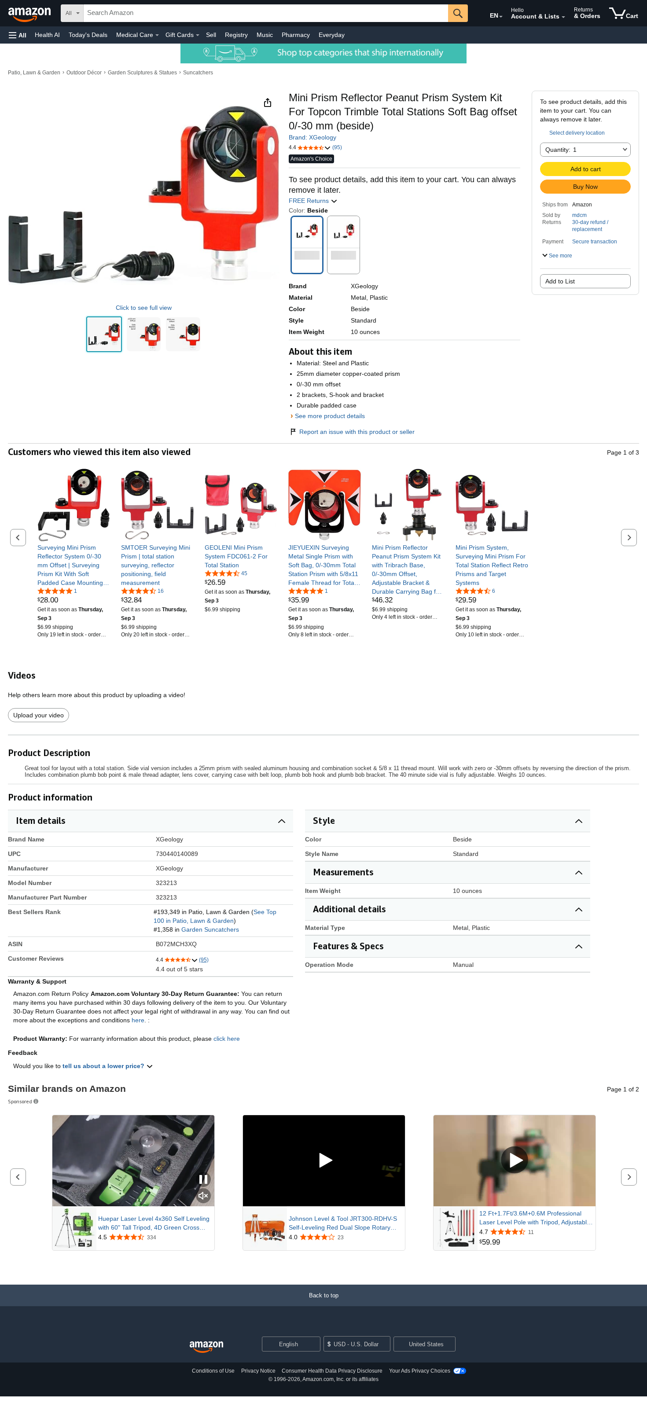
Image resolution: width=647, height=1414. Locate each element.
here (138, 1020)
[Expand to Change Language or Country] (501, 17)
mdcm (579, 215)
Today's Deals (88, 34)
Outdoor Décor (84, 73)
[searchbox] (266, 13)
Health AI (47, 34)
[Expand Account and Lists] (563, 17)
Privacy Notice (258, 1371)
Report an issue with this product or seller (357, 431)
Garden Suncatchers (210, 929)
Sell (211, 34)
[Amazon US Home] (206, 1347)
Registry (236, 34)
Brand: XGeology (312, 137)
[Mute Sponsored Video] (203, 1196)
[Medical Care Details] (157, 35)
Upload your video (38, 715)
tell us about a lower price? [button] (104, 1065)
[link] (73, 565)
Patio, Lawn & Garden (34, 73)
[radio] (104, 334)
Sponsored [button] (20, 1101)
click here (226, 1038)
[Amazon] (30, 13)
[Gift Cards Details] (197, 35)
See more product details (330, 415)
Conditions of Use (213, 1371)
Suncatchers (198, 73)
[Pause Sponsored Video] (203, 1180)
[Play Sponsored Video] (324, 1160)
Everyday (332, 34)
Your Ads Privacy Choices (419, 1371)
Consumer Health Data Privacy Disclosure (332, 1371)
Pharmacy (296, 34)
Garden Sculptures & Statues (142, 73)
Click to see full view (144, 307)
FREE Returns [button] (310, 200)
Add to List (560, 281)
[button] (17, 35)
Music (265, 34)
